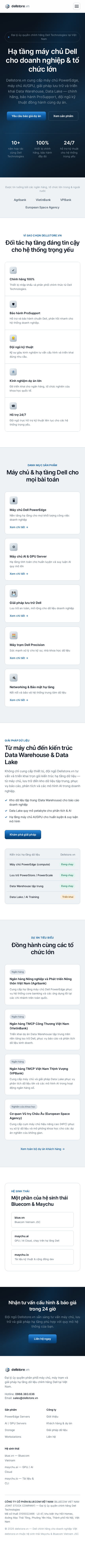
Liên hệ (51, 1436)
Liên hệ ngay (42, 1338)
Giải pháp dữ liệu (56, 1430)
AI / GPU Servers (15, 1423)
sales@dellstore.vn (25, 1398)
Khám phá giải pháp (23, 834)
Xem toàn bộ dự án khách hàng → (43, 1149)
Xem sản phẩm (63, 116)
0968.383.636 (25, 1394)
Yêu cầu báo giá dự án (26, 116)
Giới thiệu (52, 1416)
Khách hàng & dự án (59, 1423)
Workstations (13, 1436)
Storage (10, 1430)
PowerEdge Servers (17, 1416)
